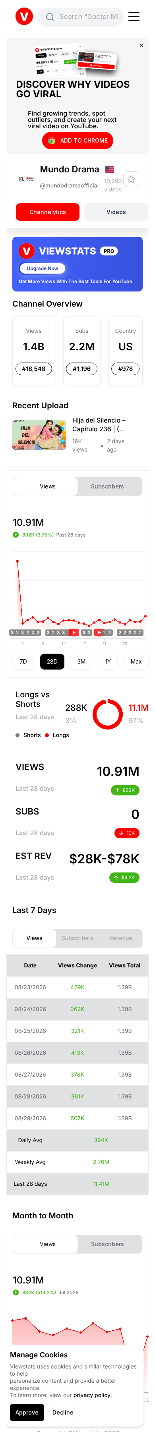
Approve (27, 1412)
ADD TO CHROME (84, 140)
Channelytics (47, 212)
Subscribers (107, 486)
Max (136, 661)
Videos (116, 212)
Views (48, 486)
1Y (108, 661)
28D (52, 661)
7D (23, 661)
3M (81, 661)
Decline (63, 1412)
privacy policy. (93, 1395)
